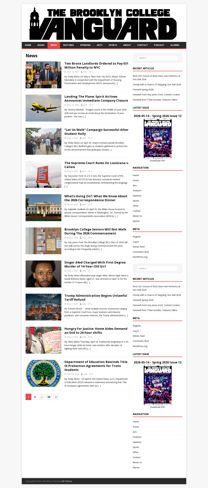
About (127, 45)
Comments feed (141, 251)
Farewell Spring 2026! (143, 89)
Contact (142, 45)
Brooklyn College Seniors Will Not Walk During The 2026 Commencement (95, 231)
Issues (40, 45)
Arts (99, 45)
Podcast (159, 45)
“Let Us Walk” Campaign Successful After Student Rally (96, 132)
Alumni (175, 45)
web (85, 71)
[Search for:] (157, 58)
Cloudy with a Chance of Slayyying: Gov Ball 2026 (157, 84)
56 (49, 396)
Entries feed (139, 246)
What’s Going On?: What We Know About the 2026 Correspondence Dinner (95, 198)
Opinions (85, 45)
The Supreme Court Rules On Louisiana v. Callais (96, 165)
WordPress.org (140, 256)
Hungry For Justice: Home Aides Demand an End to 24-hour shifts (95, 331)
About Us (137, 215)
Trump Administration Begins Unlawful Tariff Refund (95, 298)
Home (28, 45)
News (54, 45)
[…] (116, 83)
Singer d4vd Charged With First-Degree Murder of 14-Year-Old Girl (95, 264)
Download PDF (157, 160)
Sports (113, 45)
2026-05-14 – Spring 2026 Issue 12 (158, 116)
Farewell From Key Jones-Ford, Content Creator (156, 94)
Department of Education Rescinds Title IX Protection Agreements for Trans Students (95, 366)
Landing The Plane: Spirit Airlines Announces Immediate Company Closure (96, 98)
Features (68, 45)
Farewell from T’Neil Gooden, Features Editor (155, 99)
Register (137, 236)
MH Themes (67, 481)
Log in (136, 241)
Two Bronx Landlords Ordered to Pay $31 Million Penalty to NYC (96, 65)
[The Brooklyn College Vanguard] (104, 40)
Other (135, 205)
